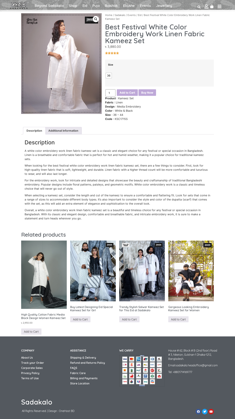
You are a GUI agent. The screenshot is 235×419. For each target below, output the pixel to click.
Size (110, 64)
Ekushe (129, 5)
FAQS (73, 368)
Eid (84, 5)
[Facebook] (198, 411)
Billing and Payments (84, 378)
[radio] (109, 75)
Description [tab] (34, 130)
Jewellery (164, 5)
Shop (73, 5)
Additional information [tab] (63, 130)
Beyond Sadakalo (49, 5)
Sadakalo (120, 15)
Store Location (79, 383)
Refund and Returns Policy (87, 362)
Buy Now (147, 92)
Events (145, 5)
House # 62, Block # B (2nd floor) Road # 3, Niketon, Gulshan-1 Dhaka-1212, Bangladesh (192, 354)
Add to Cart (127, 92)
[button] (96, 19)
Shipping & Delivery (83, 357)
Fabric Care (78, 373)
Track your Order (32, 362)
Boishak (111, 5)
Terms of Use (30, 378)
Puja (96, 5)
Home (108, 15)
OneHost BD (66, 411)
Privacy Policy (30, 373)
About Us (27, 357)
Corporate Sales (32, 368)
